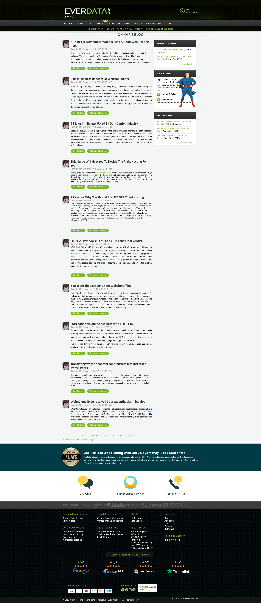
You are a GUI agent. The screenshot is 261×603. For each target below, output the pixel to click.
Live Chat (85, 493)
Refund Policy (133, 600)
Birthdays (169, 529)
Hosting (68, 23)
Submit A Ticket (168, 94)
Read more (79, 68)
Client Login (166, 100)
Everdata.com (192, 598)
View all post (186, 64)
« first (84, 435)
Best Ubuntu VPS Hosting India (170, 50)
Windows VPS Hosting (141, 542)
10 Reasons (136, 518)
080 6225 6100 (176, 494)
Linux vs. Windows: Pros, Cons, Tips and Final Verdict (106, 241)
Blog (166, 518)
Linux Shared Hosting (73, 534)
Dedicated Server (153, 23)
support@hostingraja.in (130, 493)
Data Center (136, 521)
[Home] (87, 11)
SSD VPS (134, 534)
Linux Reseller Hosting (73, 531)
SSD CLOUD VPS (138, 537)
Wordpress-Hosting (72, 540)
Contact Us (169, 523)
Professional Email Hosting (110, 521)
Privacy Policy (69, 600)
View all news (186, 142)
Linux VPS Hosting (139, 545)
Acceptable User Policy (108, 600)
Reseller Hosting (96, 23)
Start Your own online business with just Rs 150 (102, 324)
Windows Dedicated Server (110, 534)
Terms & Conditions (86, 600)
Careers (168, 526)
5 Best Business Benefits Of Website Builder (100, 79)
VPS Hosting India (139, 531)
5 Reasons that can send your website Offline (101, 286)
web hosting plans (103, 173)
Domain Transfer (71, 521)
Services (168, 23)
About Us (169, 521)
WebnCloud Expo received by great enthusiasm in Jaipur (109, 401)
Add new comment (98, 68)
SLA (122, 600)
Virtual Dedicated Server (142, 548)
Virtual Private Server (118, 23)
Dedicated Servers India (108, 531)
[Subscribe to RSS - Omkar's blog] (78, 440)
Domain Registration (73, 518)
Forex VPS (137, 23)
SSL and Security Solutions (110, 518)
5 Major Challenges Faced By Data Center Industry (104, 123)
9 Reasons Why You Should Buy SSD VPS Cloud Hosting (107, 197)
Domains (80, 23)
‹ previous (94, 435)
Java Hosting (69, 537)
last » (130, 435)
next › (122, 435)
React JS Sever (104, 537)
